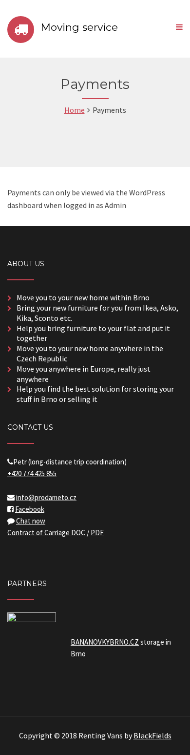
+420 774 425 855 (32, 473)
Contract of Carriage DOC (46, 532)
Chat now (30, 520)
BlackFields (152, 735)
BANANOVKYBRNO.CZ (105, 642)
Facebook (29, 509)
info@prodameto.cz (46, 497)
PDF (97, 532)
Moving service (79, 27)
